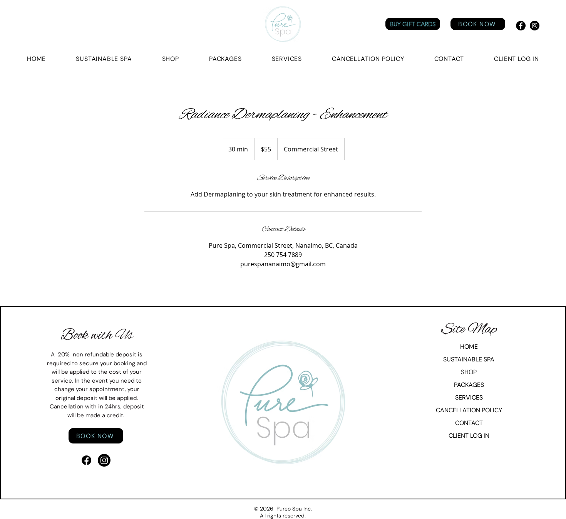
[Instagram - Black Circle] (534, 25)
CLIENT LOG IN (469, 436)
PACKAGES (469, 385)
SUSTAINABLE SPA (468, 359)
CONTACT (469, 423)
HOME (469, 347)
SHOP (469, 372)
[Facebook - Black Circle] (521, 25)
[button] (517, 59)
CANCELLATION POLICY (469, 410)
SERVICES (469, 397)
